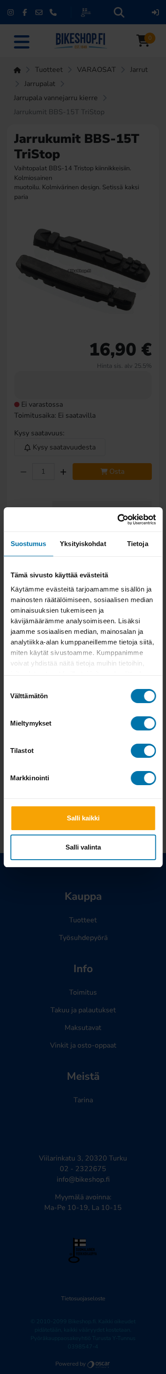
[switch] (143, 723)
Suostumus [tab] (28, 543)
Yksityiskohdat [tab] (83, 543)
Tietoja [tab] (137, 543)
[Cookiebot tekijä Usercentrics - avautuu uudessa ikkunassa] (118, 519)
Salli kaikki (83, 818)
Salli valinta (83, 847)
